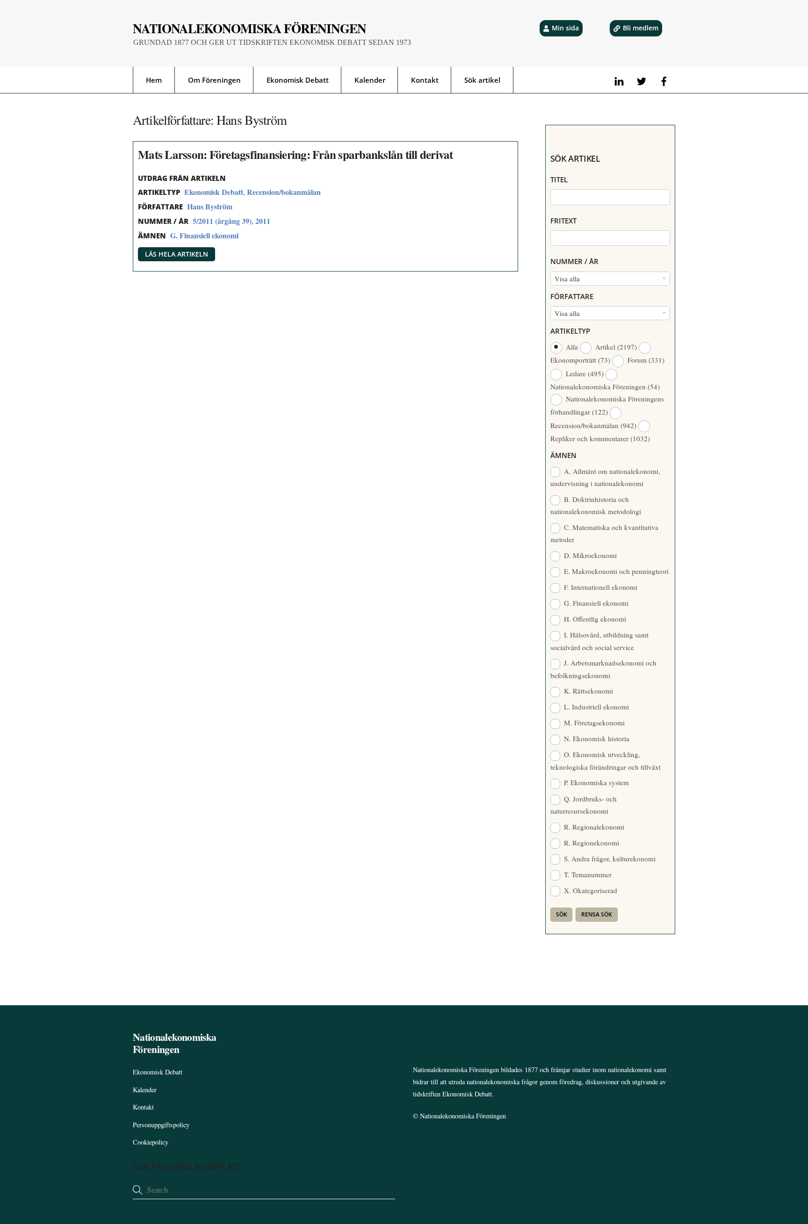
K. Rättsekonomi (587, 690)
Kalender (369, 80)
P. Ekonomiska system (595, 782)
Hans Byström (209, 206)
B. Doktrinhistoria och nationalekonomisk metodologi (595, 505)
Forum (645, 360)
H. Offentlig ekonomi (594, 618)
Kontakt (425, 80)
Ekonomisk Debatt (298, 80)
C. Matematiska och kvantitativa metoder (604, 533)
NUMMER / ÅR (574, 261)
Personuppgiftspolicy (161, 1124)
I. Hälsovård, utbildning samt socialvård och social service (599, 640)
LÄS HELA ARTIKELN (176, 254)
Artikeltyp (570, 331)
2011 (262, 220)
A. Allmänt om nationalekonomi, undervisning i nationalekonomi (605, 477)
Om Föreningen (214, 80)
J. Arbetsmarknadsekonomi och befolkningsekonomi (603, 669)
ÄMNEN (563, 455)
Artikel (615, 346)
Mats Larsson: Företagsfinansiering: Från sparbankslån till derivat (295, 154)
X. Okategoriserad (589, 890)
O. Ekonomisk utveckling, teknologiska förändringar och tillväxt (605, 760)
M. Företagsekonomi (593, 722)
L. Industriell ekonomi (595, 706)
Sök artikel (482, 80)
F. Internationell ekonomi (599, 587)
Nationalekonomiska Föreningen (463, 1115)
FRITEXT (563, 220)
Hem (154, 80)
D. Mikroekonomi (589, 555)
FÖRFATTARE (571, 296)
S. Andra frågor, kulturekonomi (609, 858)
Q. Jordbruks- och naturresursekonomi (583, 805)
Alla (572, 346)
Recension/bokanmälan (284, 191)
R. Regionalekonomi (593, 826)
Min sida (565, 27)
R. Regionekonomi (590, 842)
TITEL (559, 179)
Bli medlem (640, 27)
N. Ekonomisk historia (595, 738)
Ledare (584, 373)
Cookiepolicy (150, 1142)
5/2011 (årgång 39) (222, 220)
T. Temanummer (587, 874)
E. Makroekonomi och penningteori (615, 571)
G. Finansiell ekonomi (204, 235)
